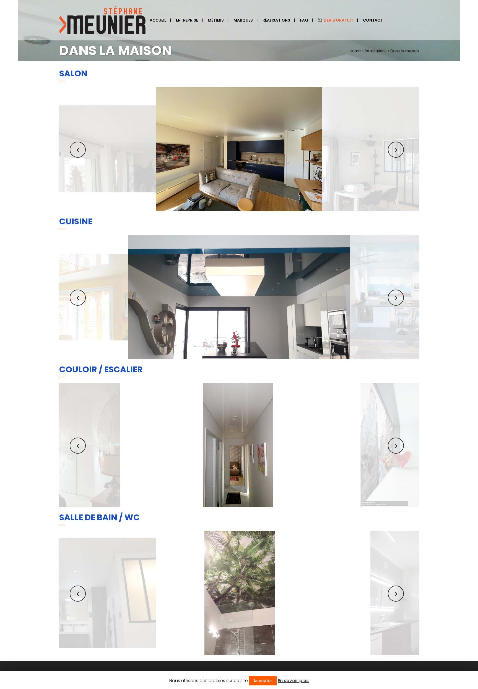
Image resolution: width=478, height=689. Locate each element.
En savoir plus (293, 680)
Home (355, 50)
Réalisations (375, 50)
